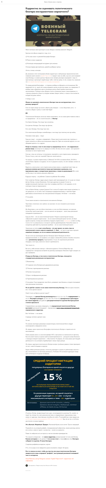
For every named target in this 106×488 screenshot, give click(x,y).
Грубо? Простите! (46, 76)
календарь (67, 221)
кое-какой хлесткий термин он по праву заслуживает (43, 82)
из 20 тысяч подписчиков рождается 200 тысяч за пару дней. (44, 419)
